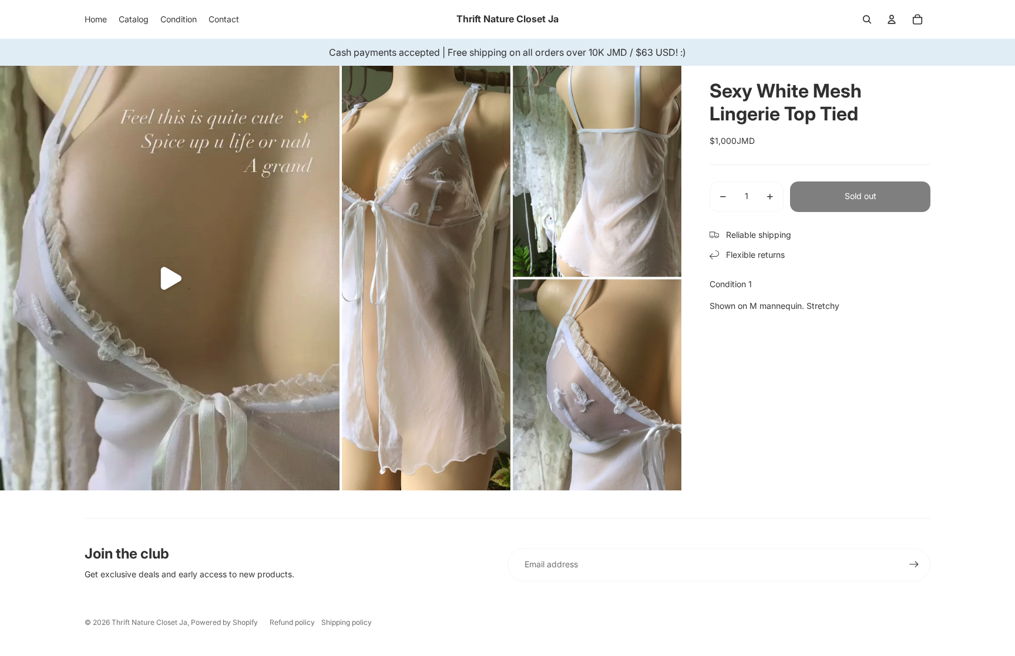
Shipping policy (346, 622)
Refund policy (292, 622)
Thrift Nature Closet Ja (149, 622)
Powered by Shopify (224, 622)
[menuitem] (96, 19)
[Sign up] (914, 564)
